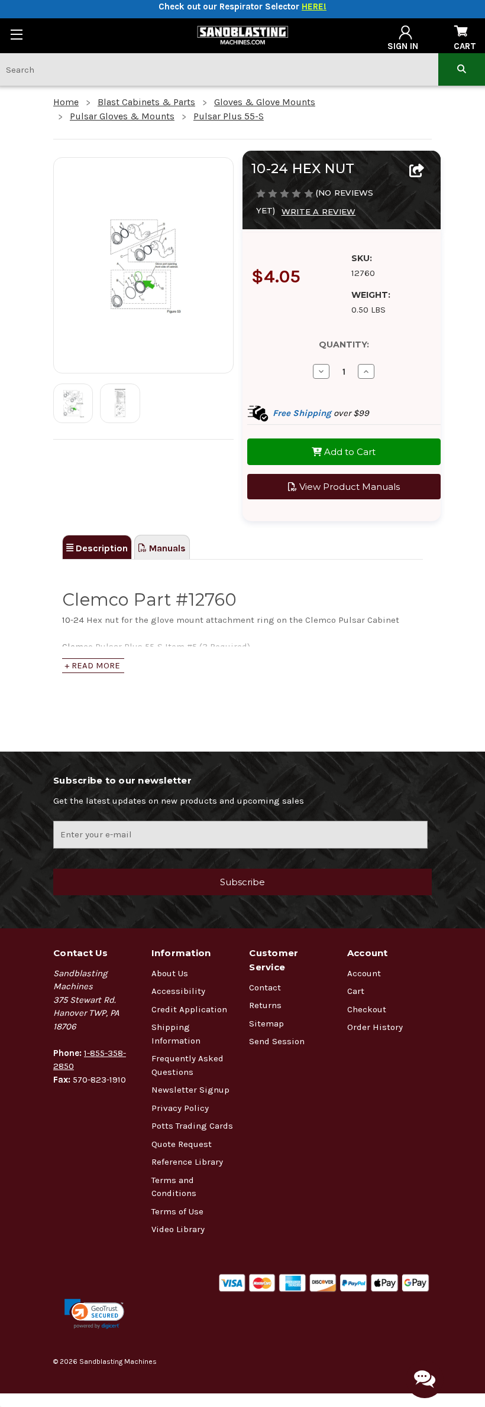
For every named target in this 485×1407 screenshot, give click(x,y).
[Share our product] (416, 171)
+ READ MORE (92, 665)
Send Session (277, 1041)
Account (364, 973)
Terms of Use (177, 1211)
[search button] (461, 69)
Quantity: (344, 344)
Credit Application (189, 1009)
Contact (265, 987)
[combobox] (219, 69)
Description (100, 548)
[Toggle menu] (16, 34)
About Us (169, 973)
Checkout (366, 1009)
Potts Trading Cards (192, 1125)
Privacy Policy (180, 1108)
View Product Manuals (348, 486)
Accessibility (178, 991)
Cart (355, 991)
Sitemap (266, 1023)
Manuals (166, 548)
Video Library (178, 1229)
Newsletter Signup (190, 1089)
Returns (265, 1005)
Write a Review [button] (319, 211)
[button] (94, 1314)
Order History (375, 1027)
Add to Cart (349, 451)
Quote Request (181, 1144)
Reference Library (187, 1161)
